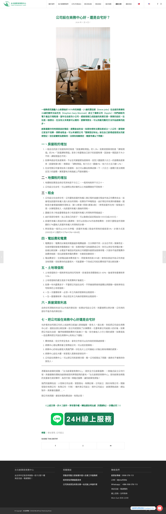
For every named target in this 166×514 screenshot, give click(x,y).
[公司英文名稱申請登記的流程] (164, 257)
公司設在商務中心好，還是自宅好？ (83, 17)
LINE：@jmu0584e (119, 480)
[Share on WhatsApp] (83, 445)
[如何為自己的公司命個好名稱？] (2, 257)
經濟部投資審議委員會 (72, 480)
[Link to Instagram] (161, 4)
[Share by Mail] (110, 445)
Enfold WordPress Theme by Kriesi (40, 511)
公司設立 (60, 432)
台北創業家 (26, 511)
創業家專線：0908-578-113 (122, 475)
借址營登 (51, 432)
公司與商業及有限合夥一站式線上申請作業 (80, 484)
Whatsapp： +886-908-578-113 (124, 484)
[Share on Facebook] (55, 445)
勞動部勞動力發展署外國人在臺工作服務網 (80, 475)
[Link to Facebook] (157, 4)
